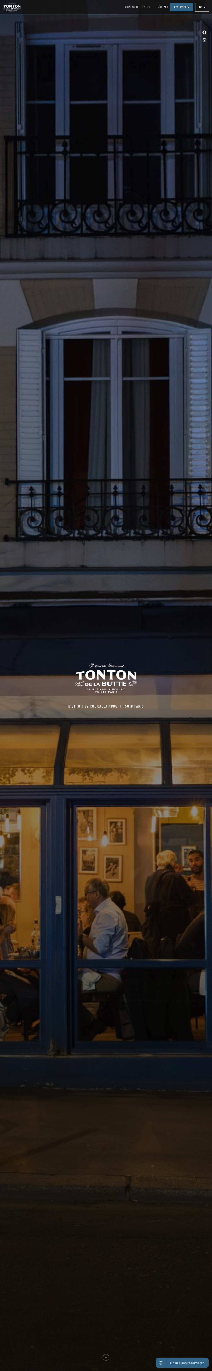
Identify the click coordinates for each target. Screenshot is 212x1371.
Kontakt (163, 7)
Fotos (146, 7)
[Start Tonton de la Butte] (12, 7)
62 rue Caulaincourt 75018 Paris (114, 706)
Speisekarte (132, 7)
